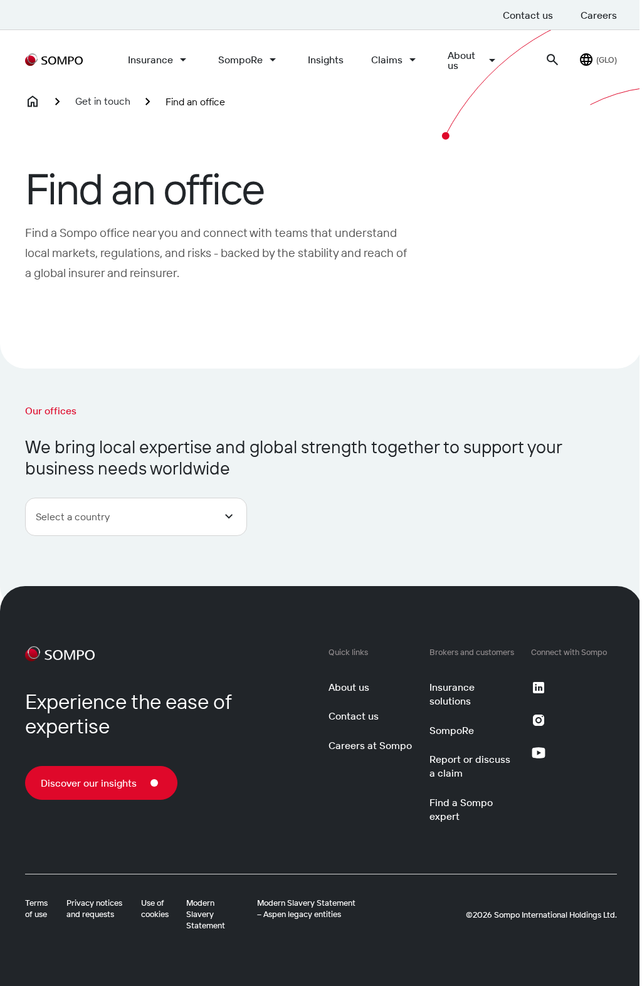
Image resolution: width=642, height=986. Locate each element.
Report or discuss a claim (469, 766)
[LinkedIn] (538, 687)
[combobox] (136, 517)
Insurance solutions (452, 694)
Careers (599, 15)
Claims (387, 59)
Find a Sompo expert (461, 809)
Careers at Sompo (370, 745)
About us (461, 60)
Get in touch (102, 101)
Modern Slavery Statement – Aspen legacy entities (306, 908)
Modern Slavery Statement (205, 914)
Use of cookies (155, 908)
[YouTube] (538, 752)
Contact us (528, 15)
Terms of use (36, 908)
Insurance (150, 59)
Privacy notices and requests (94, 908)
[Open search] (552, 59)
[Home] (32, 101)
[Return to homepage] (54, 59)
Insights (326, 60)
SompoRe (240, 59)
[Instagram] (538, 720)
